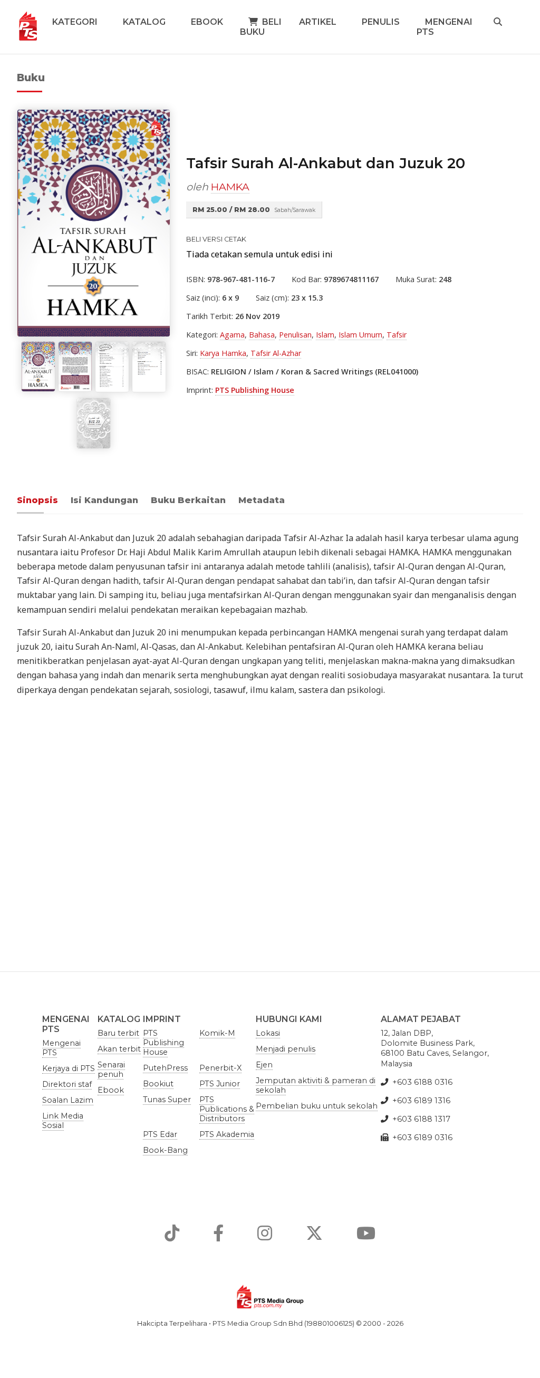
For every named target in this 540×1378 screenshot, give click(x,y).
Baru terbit (118, 1033)
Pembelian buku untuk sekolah (317, 1106)
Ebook (207, 22)
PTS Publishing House (254, 390)
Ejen (264, 1064)
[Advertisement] (270, 825)
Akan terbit (119, 1049)
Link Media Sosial (62, 1120)
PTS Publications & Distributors (226, 1109)
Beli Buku (261, 27)
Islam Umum (360, 335)
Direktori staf (67, 1084)
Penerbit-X (220, 1068)
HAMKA (230, 186)
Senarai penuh (111, 1069)
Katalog (144, 22)
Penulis (381, 22)
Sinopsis (37, 500)
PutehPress (165, 1068)
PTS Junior (219, 1083)
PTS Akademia (226, 1134)
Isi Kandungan (104, 500)
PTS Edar (160, 1134)
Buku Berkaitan (188, 500)
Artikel (317, 22)
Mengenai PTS (444, 27)
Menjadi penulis (285, 1049)
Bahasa (262, 335)
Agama (232, 335)
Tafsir (397, 335)
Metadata (261, 500)
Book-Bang (165, 1150)
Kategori (75, 22)
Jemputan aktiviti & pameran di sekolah (315, 1085)
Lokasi (268, 1033)
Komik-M (217, 1033)
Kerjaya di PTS (68, 1068)
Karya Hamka (223, 353)
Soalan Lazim (67, 1100)
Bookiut (158, 1083)
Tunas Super (167, 1099)
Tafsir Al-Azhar (275, 353)
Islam (325, 335)
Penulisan (295, 335)
